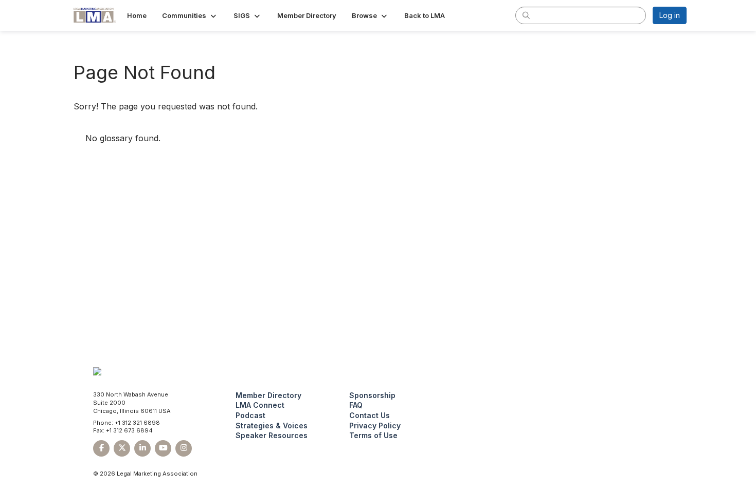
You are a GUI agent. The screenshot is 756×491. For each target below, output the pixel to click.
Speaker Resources (272, 435)
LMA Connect (260, 405)
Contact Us (369, 415)
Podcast (250, 415)
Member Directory (268, 395)
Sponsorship (372, 395)
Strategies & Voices (272, 425)
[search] (526, 15)
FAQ (356, 405)
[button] (190, 15)
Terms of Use (373, 435)
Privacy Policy (375, 425)
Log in (669, 15)
